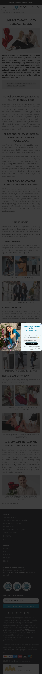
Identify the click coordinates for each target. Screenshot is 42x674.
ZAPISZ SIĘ (31, 343)
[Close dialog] (41, 324)
